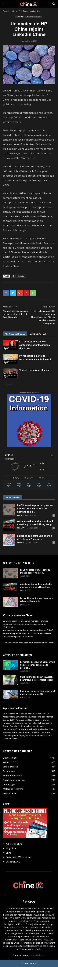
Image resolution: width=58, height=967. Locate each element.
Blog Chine (11, 848)
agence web (26, 729)
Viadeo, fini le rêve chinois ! (34, 370)
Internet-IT (16, 11)
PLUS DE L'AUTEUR (38, 334)
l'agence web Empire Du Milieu (33, 939)
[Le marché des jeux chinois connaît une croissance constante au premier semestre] (10, 665)
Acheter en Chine (14, 843)
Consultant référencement (18, 857)
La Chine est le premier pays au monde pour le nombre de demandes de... (35, 508)
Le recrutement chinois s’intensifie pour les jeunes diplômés (34, 345)
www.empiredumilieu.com (41, 642)
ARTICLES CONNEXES (15, 334)
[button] (54, 4)
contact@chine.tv (37, 955)
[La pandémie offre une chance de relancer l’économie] (9, 540)
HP (13, 276)
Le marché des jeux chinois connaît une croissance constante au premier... (37, 665)
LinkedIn (21, 276)
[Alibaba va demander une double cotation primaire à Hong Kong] (9, 525)
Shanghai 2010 (13, 861)
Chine (8, 852)
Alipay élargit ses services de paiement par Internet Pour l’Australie (15, 314)
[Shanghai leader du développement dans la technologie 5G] (10, 695)
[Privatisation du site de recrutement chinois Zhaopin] (10, 359)
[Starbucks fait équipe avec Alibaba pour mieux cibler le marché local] (10, 680)
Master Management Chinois (16, 717)
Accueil (6, 11)
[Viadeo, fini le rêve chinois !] (10, 373)
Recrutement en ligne (32, 11)
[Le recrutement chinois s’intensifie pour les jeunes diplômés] (10, 345)
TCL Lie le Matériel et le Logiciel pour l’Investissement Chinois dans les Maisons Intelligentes (43, 317)
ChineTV (20, 515)
